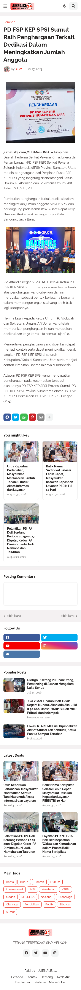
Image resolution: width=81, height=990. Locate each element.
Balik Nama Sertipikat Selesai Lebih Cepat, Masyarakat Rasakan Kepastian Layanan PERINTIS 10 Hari (59, 478)
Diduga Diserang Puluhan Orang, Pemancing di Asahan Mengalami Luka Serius (51, 683)
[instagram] (59, 645)
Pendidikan (31, 904)
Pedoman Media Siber (50, 982)
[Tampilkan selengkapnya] (49, 417)
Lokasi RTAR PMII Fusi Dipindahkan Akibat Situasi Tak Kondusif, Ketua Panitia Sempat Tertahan (52, 730)
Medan (10, 897)
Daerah (39, 882)
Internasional (14, 889)
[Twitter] (15, 417)
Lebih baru (13, 615)
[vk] (21, 654)
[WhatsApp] (24, 417)
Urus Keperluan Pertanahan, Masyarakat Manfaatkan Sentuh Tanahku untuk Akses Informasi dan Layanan (21, 478)
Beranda (9, 22)
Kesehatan (49, 889)
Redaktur (63, 977)
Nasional (46, 897)
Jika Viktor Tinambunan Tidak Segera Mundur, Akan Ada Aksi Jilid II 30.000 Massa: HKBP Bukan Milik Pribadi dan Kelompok (52, 707)
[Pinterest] (32, 417)
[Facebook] (7, 417)
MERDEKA (28, 897)
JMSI (32, 889)
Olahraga (12, 904)
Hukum (55, 882)
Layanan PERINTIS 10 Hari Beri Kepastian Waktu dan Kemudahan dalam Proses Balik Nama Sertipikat (59, 843)
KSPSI (65, 889)
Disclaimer (22, 982)
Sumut (10, 912)
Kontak (32, 977)
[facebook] (21, 637)
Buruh (24, 882)
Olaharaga (65, 897)
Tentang (47, 977)
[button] (5, 6)
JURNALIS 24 (47, 970)
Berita (10, 882)
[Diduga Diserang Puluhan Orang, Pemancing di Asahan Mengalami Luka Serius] (14, 685)
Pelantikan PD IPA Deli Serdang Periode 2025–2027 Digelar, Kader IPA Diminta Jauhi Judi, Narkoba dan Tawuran (21, 540)
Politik (49, 904)
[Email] (40, 417)
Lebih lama (67, 615)
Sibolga (65, 904)
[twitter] (59, 637)
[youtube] (21, 645)
